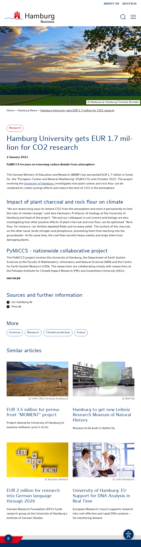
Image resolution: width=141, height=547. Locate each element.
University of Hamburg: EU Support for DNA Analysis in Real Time (101, 496)
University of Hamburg (39, 183)
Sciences (15, 332)
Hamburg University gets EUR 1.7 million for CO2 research (77, 110)
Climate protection (58, 332)
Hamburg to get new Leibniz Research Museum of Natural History (102, 415)
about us (111, 4)
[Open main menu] (133, 17)
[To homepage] (29, 17)
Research (15, 128)
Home (10, 110)
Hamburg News (27, 110)
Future (81, 332)
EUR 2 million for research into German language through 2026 (33, 496)
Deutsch (129, 4)
